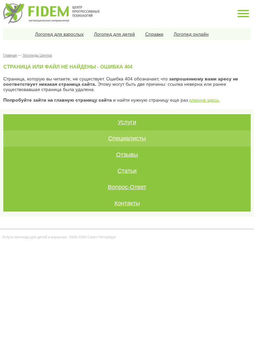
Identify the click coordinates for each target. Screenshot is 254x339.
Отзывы (127, 154)
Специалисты (127, 138)
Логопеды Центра (37, 55)
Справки (154, 34)
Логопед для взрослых (59, 34)
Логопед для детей (114, 34)
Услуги (127, 122)
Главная (10, 55)
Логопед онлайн (191, 34)
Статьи (127, 171)
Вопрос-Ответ (127, 187)
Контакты (127, 203)
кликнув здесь (204, 100)
